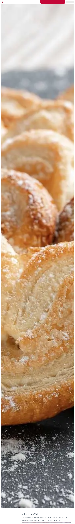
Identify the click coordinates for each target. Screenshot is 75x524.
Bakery (16, 1)
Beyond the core (35, 1)
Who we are (23, 1)
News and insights (29, 1)
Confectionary (11, 1)
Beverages (6, 1)
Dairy (19, 1)
